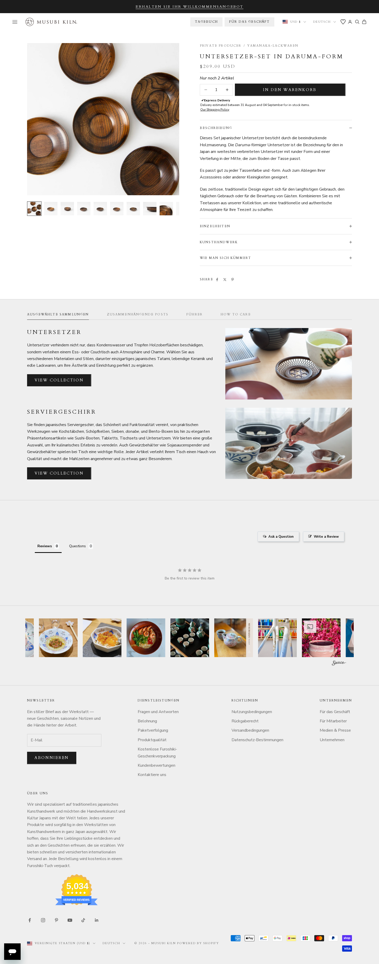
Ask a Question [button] (281, 536)
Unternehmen (332, 740)
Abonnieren (52, 757)
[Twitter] (225, 279)
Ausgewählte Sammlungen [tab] (58, 314)
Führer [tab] (194, 314)
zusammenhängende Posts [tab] (138, 314)
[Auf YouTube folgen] (69, 920)
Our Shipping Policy (214, 110)
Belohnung (147, 721)
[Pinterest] (232, 279)
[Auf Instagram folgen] (43, 920)
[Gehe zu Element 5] (100, 208)
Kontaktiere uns (152, 775)
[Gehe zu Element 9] (166, 208)
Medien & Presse (335, 730)
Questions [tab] (77, 546)
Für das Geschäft (249, 22)
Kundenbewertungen (156, 765)
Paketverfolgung (153, 730)
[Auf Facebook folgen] (29, 920)
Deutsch (322, 22)
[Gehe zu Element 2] (51, 208)
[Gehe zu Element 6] (117, 208)
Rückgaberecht (245, 721)
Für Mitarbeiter (333, 721)
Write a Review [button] (326, 536)
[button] (58, 637)
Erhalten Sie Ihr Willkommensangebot (189, 6)
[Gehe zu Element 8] (150, 208)
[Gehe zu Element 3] (67, 208)
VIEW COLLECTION (59, 380)
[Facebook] (217, 279)
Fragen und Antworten (158, 712)
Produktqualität (152, 740)
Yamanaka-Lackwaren (273, 46)
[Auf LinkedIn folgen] (96, 920)
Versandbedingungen (250, 730)
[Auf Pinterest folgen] (56, 920)
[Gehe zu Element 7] (133, 208)
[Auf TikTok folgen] (83, 920)
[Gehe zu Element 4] (84, 208)
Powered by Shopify (198, 943)
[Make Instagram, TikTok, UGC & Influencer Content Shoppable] (339, 663)
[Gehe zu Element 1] (34, 208)
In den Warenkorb (289, 89)
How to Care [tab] (236, 314)
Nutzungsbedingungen (252, 712)
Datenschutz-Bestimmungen (257, 740)
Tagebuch (206, 22)
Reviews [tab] (44, 546)
